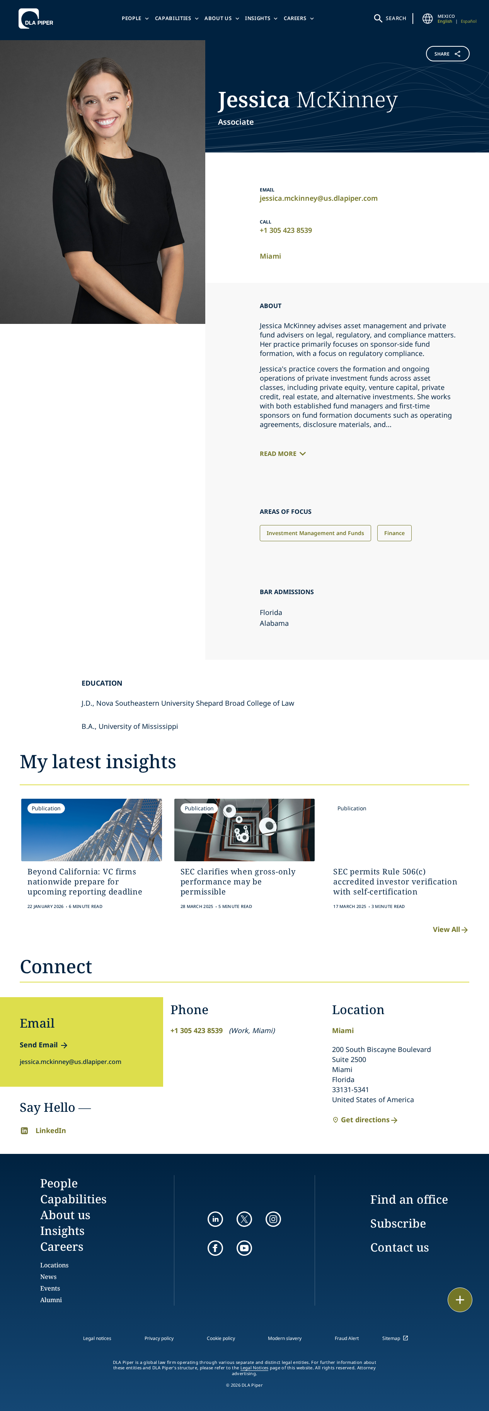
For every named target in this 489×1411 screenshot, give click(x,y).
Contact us (399, 1247)
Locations (54, 1265)
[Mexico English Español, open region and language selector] (427, 18)
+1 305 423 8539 (286, 230)
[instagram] (273, 1219)
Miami (270, 256)
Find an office (409, 1199)
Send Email (39, 1044)
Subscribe (398, 1223)
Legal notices (97, 1338)
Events (50, 1288)
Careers (295, 18)
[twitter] (244, 1219)
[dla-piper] (38, 18)
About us (218, 18)
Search (396, 18)
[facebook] (215, 1248)
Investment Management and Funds (315, 533)
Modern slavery (285, 1338)
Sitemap (391, 1338)
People (131, 18)
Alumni (51, 1300)
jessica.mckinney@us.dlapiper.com (319, 198)
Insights (257, 18)
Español (469, 21)
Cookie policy (221, 1338)
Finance (394, 533)
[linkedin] (215, 1219)
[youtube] (244, 1248)
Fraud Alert (347, 1338)
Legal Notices (254, 1367)
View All (446, 929)
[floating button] (460, 1299)
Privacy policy (159, 1338)
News (48, 1276)
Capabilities (173, 18)
